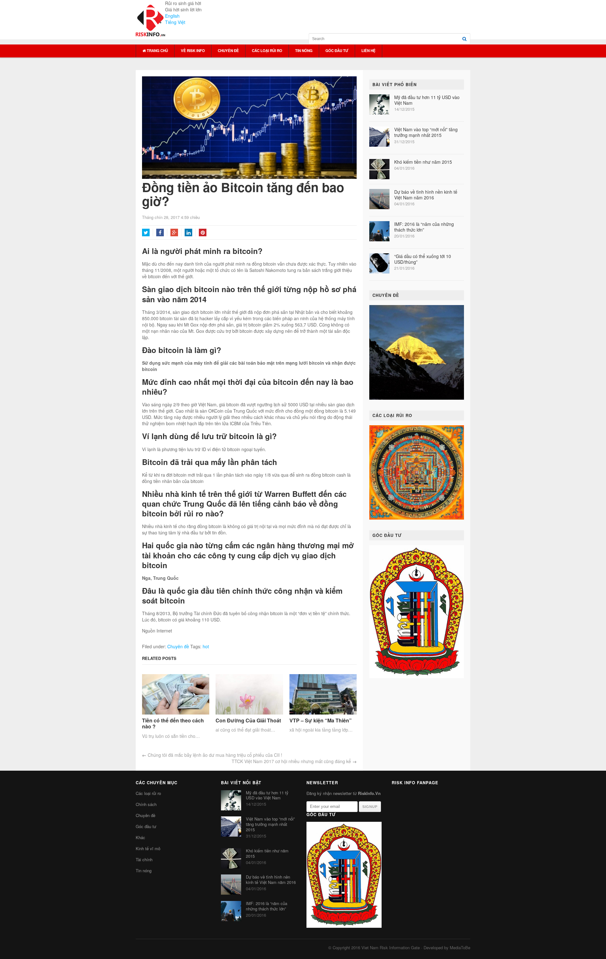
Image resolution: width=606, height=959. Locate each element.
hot (206, 646)
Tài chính (144, 859)
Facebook (160, 232)
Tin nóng (303, 50)
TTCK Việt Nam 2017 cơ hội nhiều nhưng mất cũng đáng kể (291, 761)
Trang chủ (157, 50)
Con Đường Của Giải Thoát (248, 720)
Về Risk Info (193, 50)
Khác (140, 837)
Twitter (146, 232)
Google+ (174, 232)
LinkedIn (188, 232)
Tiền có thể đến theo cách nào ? (173, 723)
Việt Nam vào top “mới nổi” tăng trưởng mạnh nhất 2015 (426, 132)
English (172, 16)
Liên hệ (368, 50)
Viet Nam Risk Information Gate (390, 947)
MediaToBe (460, 947)
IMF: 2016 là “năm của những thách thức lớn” (424, 227)
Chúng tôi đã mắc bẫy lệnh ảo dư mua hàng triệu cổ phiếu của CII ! (215, 755)
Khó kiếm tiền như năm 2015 (423, 162)
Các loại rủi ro (267, 50)
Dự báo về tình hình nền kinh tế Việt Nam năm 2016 (425, 195)
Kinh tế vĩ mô (148, 848)
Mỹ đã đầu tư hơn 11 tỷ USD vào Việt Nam (427, 100)
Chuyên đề (228, 50)
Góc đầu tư (336, 50)
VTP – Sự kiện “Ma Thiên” (320, 720)
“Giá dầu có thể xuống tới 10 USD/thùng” (422, 259)
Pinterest (202, 232)
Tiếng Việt (175, 22)
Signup (369, 807)
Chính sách (146, 804)
